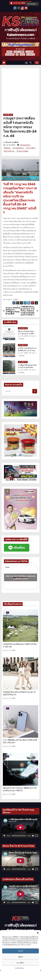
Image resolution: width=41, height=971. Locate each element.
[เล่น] (4, 836)
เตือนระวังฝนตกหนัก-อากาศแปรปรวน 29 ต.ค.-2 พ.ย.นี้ (26, 333)
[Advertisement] (20, 91)
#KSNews (7, 148)
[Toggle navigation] (26, 62)
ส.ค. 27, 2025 (23, 353)
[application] (20, 827)
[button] (38, 933)
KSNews (9, 52)
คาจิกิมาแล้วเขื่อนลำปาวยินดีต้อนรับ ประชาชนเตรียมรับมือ (27, 350)
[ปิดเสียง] (33, 836)
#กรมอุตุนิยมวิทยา (18, 148)
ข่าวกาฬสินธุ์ (29, 52)
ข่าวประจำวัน (30, 54)
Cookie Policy (19, 968)
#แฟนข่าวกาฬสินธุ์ (22, 151)
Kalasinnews (10, 54)
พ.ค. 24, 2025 (23, 370)
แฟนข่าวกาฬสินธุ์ (19, 52)
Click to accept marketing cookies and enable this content (20, 577)
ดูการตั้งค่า (20, 963)
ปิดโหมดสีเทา (32, 4)
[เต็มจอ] (36, 836)
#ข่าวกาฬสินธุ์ (30, 148)
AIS (17, 54)
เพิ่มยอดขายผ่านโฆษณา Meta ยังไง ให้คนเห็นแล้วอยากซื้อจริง (20, 789)
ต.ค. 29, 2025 (23, 336)
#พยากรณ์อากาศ (9, 151)
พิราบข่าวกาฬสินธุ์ (12, 142)
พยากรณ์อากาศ (8, 115)
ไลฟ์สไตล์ (7, 613)
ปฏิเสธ (20, 957)
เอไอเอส (22, 54)
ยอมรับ (20, 951)
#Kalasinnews (25, 145)
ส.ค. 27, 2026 (10, 650)
